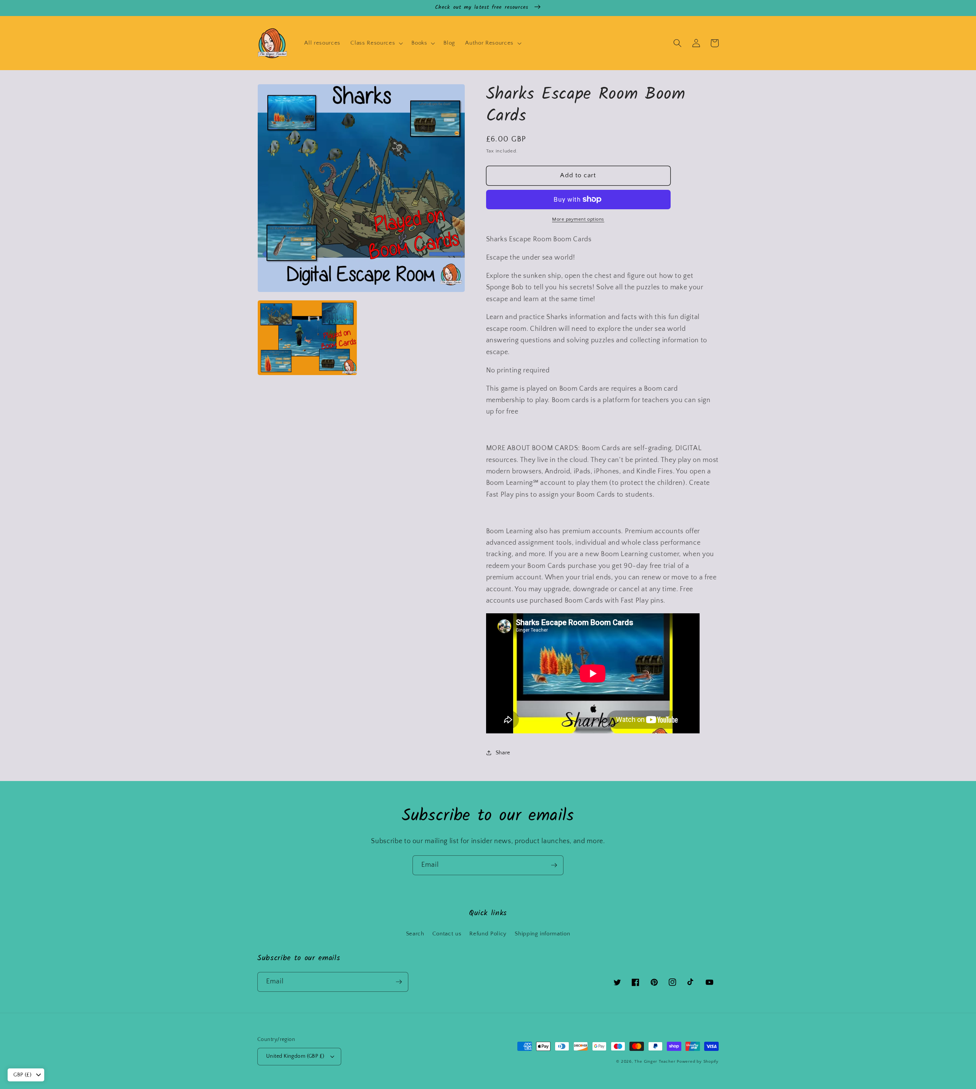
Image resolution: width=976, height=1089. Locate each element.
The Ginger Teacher (654, 1061)
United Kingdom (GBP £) (295, 1056)
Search (415, 933)
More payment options (578, 219)
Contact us (447, 933)
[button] (375, 43)
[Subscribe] (554, 865)
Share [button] (503, 752)
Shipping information (542, 933)
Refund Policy (488, 933)
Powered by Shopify (698, 1061)
